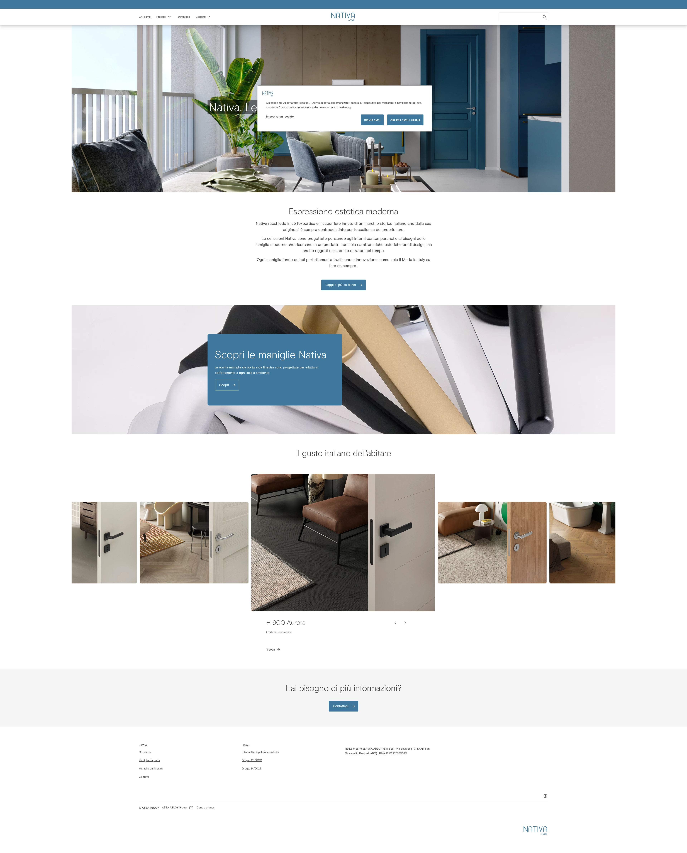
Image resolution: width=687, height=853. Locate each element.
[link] (343, 285)
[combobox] (524, 17)
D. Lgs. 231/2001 (252, 760)
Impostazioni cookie (280, 116)
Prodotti (161, 16)
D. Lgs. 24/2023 (251, 768)
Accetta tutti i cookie (405, 119)
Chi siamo (145, 16)
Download (184, 16)
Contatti (201, 16)
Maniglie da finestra (151, 768)
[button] (169, 17)
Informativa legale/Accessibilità (260, 752)
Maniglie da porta (149, 760)
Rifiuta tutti (372, 119)
